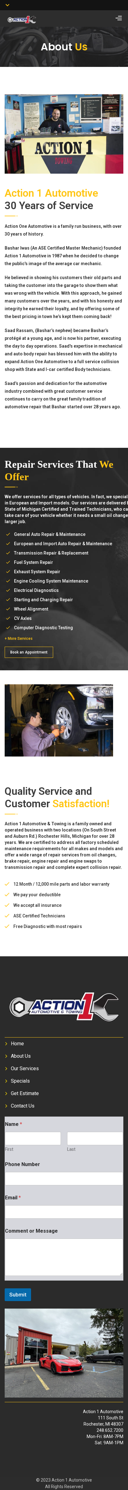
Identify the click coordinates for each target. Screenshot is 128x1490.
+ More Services (19, 638)
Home (17, 1044)
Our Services (25, 1068)
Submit (17, 1294)
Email (13, 1198)
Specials (20, 1081)
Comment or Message (31, 1231)
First (9, 1149)
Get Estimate (25, 1093)
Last (71, 1149)
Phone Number (22, 1164)
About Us (21, 1056)
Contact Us (22, 1106)
